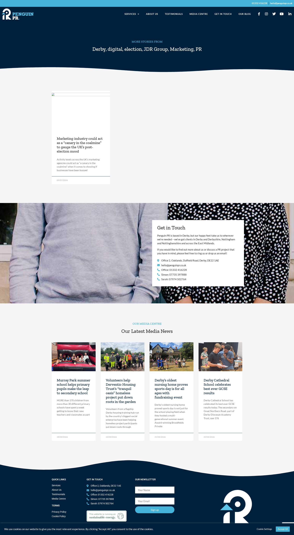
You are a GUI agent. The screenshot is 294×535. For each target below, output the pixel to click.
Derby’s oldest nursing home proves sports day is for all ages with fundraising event (171, 389)
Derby (99, 49)
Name (138, 485)
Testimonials (174, 14)
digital (115, 49)
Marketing (182, 49)
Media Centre (199, 14)
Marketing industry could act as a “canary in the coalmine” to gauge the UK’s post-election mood (80, 145)
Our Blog (245, 14)
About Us (152, 14)
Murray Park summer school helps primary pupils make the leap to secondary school (73, 386)
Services (130, 14)
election (133, 49)
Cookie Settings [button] (264, 529)
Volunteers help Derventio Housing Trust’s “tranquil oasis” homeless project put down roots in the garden (121, 391)
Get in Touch (223, 14)
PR (199, 49)
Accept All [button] (283, 529)
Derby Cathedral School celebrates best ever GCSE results (217, 386)
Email (138, 496)
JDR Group (156, 49)
